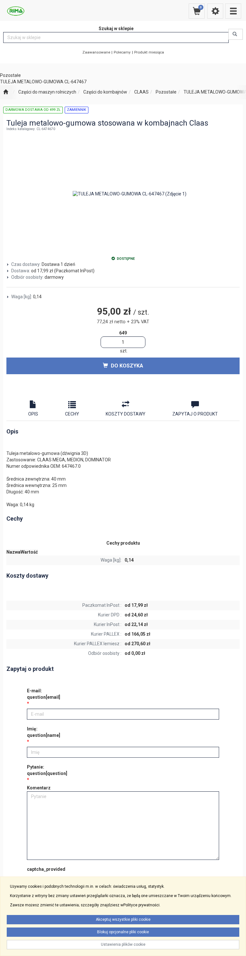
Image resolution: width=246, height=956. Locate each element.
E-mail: (43, 694)
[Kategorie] (233, 11)
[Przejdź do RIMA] (5, 92)
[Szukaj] (235, 34)
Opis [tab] (33, 413)
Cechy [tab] (72, 413)
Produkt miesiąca (149, 52)
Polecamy (122, 52)
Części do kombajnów (105, 92)
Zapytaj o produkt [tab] (195, 413)
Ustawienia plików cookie (123, 944)
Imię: (43, 732)
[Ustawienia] (215, 11)
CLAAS (141, 92)
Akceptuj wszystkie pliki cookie (123, 919)
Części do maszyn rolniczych (47, 92)
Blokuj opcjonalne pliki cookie (123, 932)
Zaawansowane (96, 52)
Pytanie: (47, 770)
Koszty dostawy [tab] (125, 413)
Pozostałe (166, 92)
